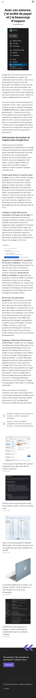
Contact (8, 665)
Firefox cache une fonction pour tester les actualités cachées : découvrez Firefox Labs (18, 505)
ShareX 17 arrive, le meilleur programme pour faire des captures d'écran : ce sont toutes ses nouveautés (20, 424)
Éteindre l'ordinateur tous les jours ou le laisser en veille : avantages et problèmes (20, 416)
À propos (6, 688)
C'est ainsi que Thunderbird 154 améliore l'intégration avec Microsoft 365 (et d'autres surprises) (18, 466)
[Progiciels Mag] (3, 1)
